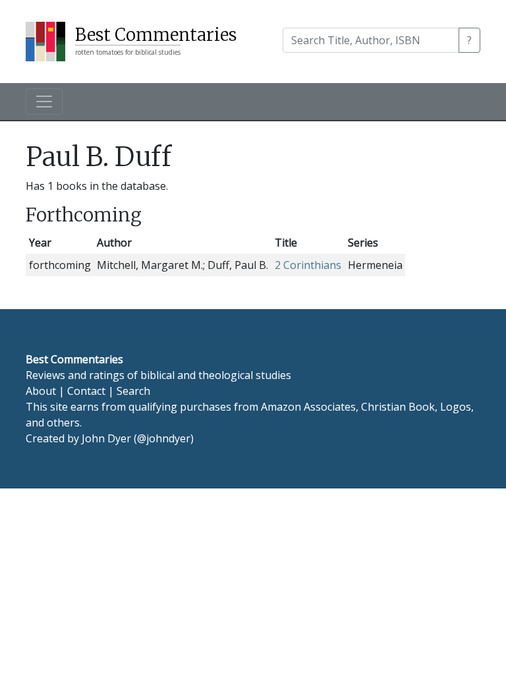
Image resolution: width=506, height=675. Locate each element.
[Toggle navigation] (44, 101)
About (41, 391)
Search (133, 391)
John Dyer (106, 438)
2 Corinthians (308, 265)
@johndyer (163, 438)
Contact (86, 391)
